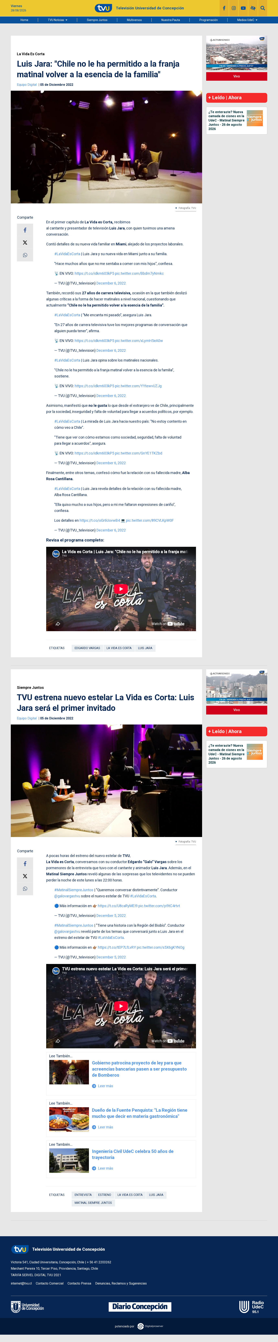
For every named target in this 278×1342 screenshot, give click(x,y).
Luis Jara (145, 648)
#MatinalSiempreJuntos (73, 890)
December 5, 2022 (111, 915)
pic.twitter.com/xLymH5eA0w (139, 341)
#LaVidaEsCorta (67, 254)
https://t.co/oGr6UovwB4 (100, 520)
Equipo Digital (27, 85)
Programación (208, 20)
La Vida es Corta (119, 648)
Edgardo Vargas (87, 648)
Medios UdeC (245, 20)
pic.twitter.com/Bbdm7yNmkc (139, 273)
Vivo (236, 76)
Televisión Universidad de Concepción (68, 1249)
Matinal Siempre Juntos (93, 1203)
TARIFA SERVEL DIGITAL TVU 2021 (36, 1275)
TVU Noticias (56, 20)
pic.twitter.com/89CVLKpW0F (150, 520)
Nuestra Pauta (170, 20)
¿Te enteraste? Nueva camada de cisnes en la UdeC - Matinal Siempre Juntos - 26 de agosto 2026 (226, 120)
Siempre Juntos (97, 20)
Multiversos (134, 20)
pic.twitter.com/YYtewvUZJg (138, 386)
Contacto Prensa (79, 1283)
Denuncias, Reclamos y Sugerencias (121, 1283)
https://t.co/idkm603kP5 (94, 273)
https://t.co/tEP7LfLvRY (117, 947)
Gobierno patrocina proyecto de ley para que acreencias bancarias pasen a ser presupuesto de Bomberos (139, 1069)
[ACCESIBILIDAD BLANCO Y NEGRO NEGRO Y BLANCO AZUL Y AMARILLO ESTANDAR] (253, 8)
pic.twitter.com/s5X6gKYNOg (160, 947)
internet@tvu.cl (21, 1283)
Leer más (102, 1086)
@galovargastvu (67, 896)
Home (24, 20)
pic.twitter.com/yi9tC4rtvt (159, 906)
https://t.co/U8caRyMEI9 (118, 906)
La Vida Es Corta (31, 54)
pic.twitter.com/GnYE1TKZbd (138, 453)
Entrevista (83, 1195)
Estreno (104, 1195)
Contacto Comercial (49, 1283)
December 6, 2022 (111, 283)
